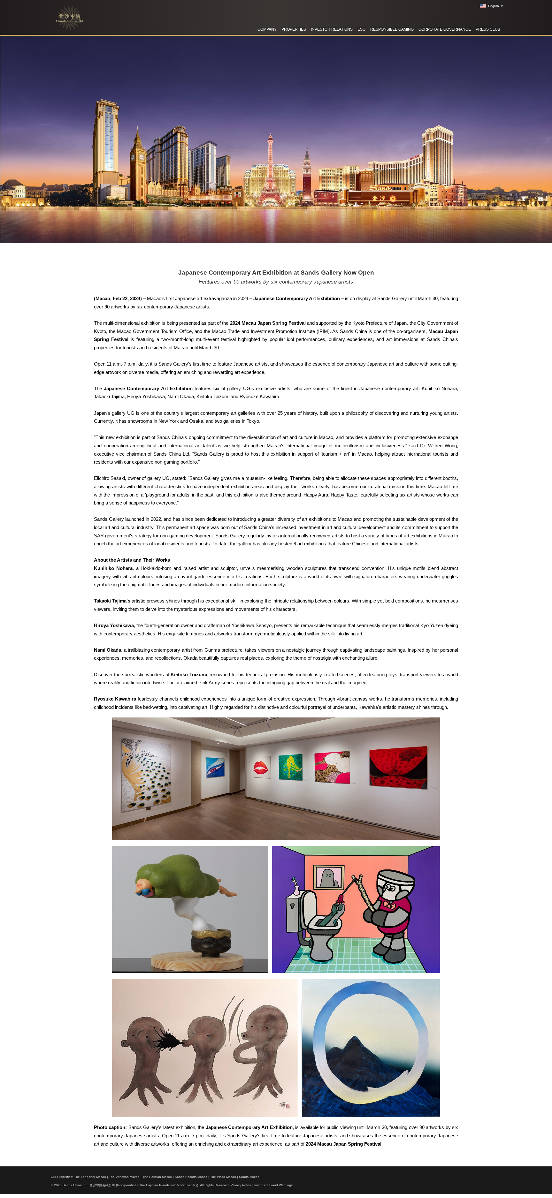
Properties (293, 29)
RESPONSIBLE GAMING (392, 29)
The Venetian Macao (124, 1177)
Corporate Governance (444, 29)
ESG (361, 29)
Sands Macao (249, 1177)
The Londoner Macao (90, 1177)
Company (267, 29)
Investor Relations (332, 29)
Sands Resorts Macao (191, 1177)
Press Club (488, 29)
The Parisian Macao (157, 1177)
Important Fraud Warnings (273, 1185)
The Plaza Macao (223, 1177)
